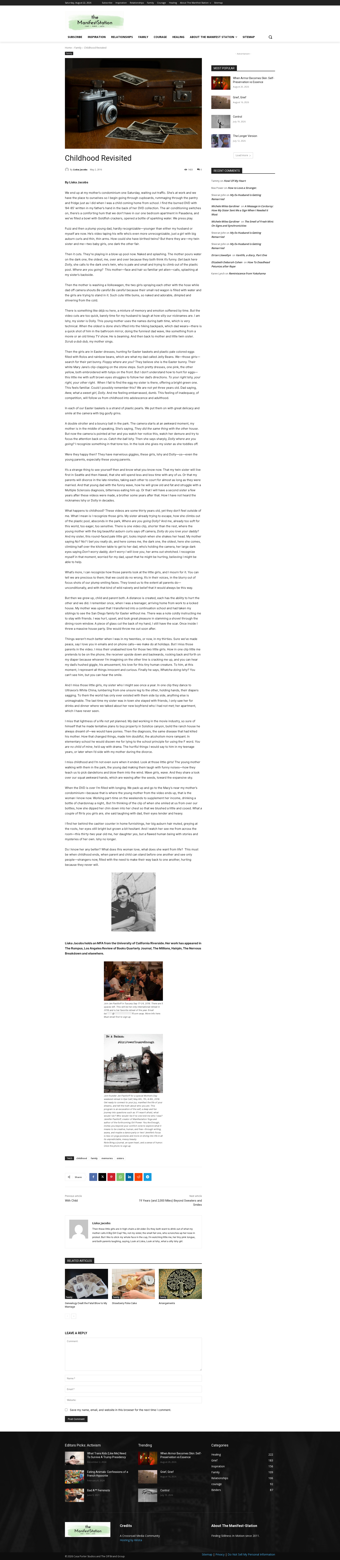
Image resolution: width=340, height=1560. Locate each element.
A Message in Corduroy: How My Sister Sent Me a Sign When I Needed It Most (242, 210)
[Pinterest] (111, 1177)
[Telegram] (148, 1177)
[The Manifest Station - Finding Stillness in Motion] (96, 20)
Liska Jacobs (80, 169)
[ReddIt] (138, 1177)
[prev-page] (67, 1316)
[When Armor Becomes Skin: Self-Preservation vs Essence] (220, 83)
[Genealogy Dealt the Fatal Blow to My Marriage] (86, 1284)
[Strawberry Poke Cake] (133, 1284)
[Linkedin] (129, 1177)
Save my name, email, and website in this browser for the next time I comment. (120, 1409)
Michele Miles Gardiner (225, 206)
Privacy (220, 1554)
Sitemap (207, 1554)
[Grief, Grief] (220, 102)
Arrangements (167, 1303)
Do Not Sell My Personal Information (251, 1554)
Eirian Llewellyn (221, 255)
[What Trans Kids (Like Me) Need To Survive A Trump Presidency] (74, 1458)
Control (237, 116)
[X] (102, 1177)
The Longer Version (245, 136)
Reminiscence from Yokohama (247, 273)
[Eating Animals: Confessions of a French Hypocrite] (74, 1476)
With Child (71, 1200)
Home (68, 47)
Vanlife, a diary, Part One (251, 255)
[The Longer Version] (220, 141)
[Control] (220, 121)
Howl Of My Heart (235, 181)
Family (77, 47)
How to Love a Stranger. (242, 188)
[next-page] (73, 1316)
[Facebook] (93, 1177)
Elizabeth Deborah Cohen (226, 262)
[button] (270, 37)
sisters (120, 1158)
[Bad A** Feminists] (74, 1495)
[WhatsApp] (120, 1177)
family (94, 1158)
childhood (81, 1158)
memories (107, 1158)
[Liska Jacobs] (67, 170)
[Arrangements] (180, 1284)
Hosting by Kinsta (131, 1540)
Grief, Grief (239, 97)
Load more (242, 155)
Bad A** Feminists (98, 1490)
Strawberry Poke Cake (124, 1303)
